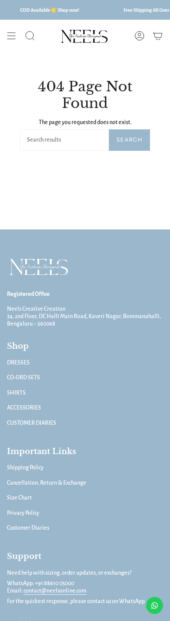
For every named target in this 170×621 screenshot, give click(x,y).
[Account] (139, 36)
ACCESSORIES (24, 408)
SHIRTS (16, 393)
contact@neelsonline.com (55, 591)
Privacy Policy (23, 513)
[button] (30, 36)
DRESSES (18, 363)
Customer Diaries (28, 528)
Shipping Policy (25, 468)
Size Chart (19, 498)
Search (129, 139)
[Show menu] (11, 36)
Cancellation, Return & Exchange (46, 483)
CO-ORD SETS (23, 378)
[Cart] (158, 36)
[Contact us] (154, 605)
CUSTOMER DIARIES (31, 423)
